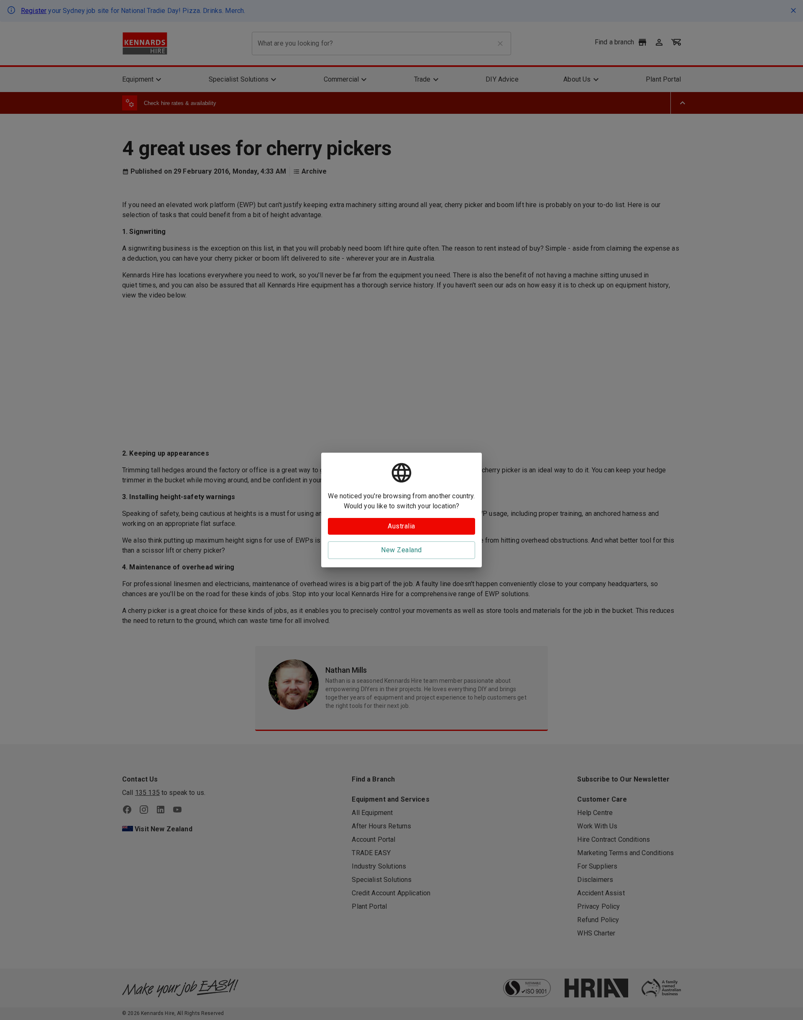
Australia (401, 526)
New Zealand (401, 550)
